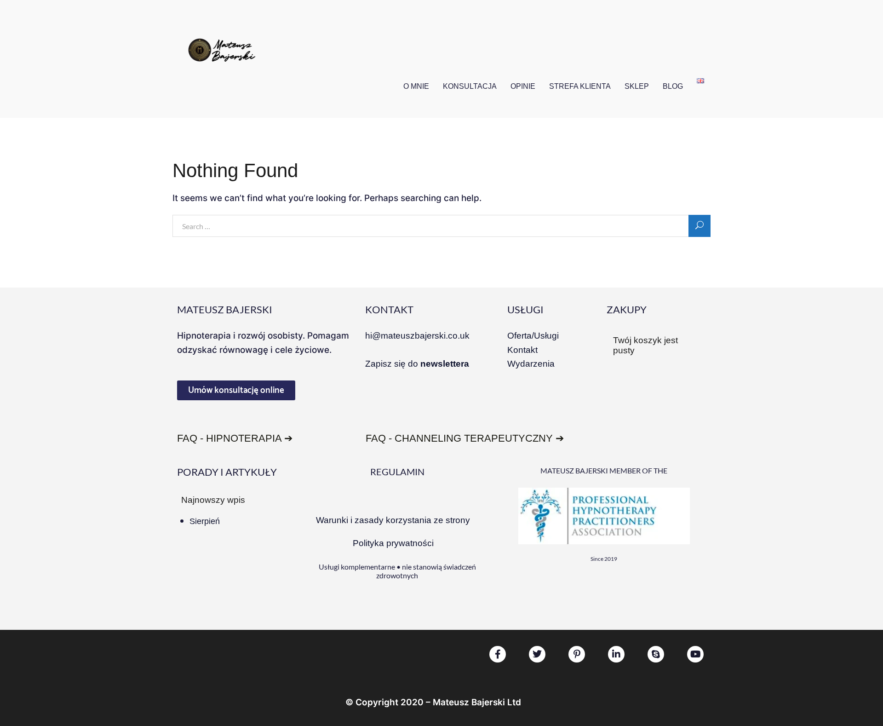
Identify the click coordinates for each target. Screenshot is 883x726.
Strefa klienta (580, 86)
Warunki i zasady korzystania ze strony (393, 520)
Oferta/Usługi (533, 335)
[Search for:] (441, 227)
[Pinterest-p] (576, 654)
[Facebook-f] (497, 654)
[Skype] (656, 654)
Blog (673, 86)
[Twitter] (537, 654)
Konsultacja (470, 86)
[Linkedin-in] (616, 654)
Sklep (637, 86)
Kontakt (522, 350)
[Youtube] (695, 654)
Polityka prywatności (393, 543)
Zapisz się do (417, 364)
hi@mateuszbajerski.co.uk (417, 335)
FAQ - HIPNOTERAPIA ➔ (234, 438)
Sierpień (204, 521)
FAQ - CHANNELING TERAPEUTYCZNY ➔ (465, 438)
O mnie (416, 86)
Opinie (522, 86)
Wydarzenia (531, 364)
